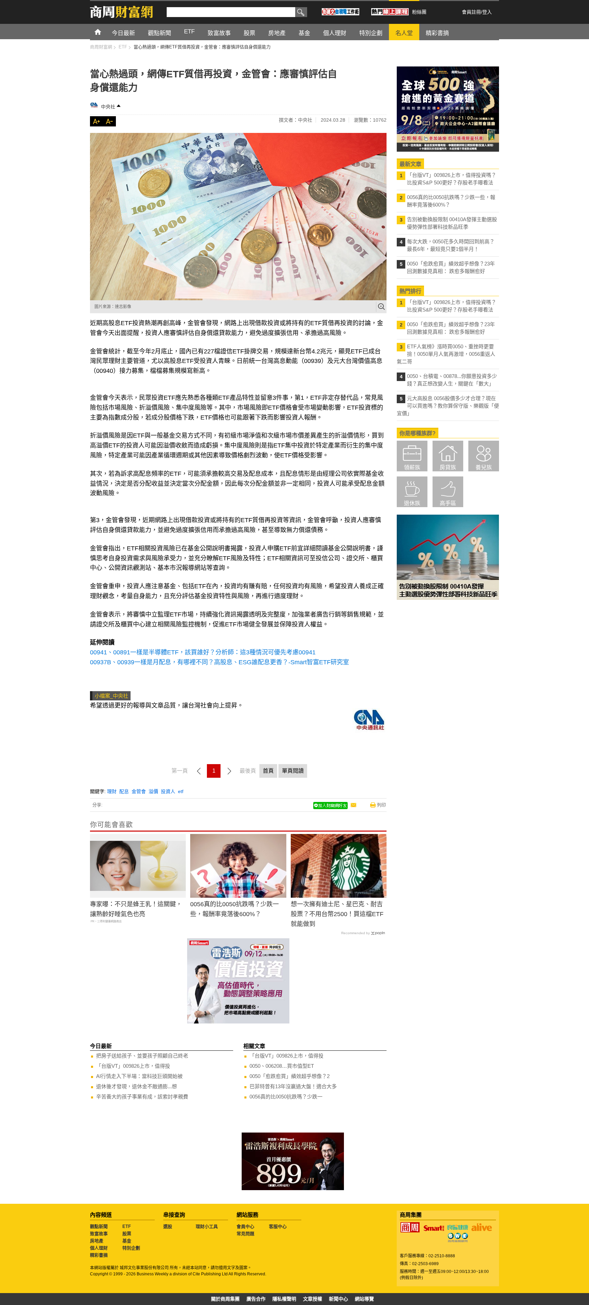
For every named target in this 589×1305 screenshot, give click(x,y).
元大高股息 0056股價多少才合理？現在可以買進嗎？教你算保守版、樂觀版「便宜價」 (448, 405)
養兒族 (483, 467)
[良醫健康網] (458, 1227)
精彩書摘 (99, 1255)
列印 (381, 804)
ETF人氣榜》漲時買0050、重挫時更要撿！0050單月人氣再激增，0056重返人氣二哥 (446, 354)
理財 (112, 791)
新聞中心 (338, 1299)
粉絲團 (419, 12)
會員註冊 (471, 12)
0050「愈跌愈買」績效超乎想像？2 (290, 1076)
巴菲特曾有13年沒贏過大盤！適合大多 (293, 1086)
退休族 (412, 503)
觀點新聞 (99, 1226)
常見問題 (245, 1233)
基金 (126, 1240)
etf (180, 791)
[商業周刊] (410, 1227)
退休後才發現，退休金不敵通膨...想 (136, 1086)
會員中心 (245, 1226)
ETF (126, 1226)
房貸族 (448, 467)
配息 (124, 791)
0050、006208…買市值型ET (282, 1066)
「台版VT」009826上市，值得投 (133, 1066)
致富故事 (99, 1233)
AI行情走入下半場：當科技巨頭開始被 (139, 1076)
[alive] (481, 1227)
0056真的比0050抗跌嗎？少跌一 (286, 1096)
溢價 (153, 791)
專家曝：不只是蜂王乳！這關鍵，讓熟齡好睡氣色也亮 (136, 909)
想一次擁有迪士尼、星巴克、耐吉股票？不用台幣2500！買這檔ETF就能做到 (337, 914)
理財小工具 (207, 1226)
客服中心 (278, 1226)
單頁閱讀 (293, 771)
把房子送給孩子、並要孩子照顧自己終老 (142, 1056)
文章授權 (312, 1299)
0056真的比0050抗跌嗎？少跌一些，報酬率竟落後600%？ (234, 909)
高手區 (448, 503)
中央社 (108, 106)
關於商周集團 (225, 1299)
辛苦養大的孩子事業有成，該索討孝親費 (142, 1096)
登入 (487, 12)
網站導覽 (364, 1299)
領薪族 (412, 467)
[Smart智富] (434, 1228)
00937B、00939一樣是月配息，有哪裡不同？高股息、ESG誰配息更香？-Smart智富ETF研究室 (219, 662)
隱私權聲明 (284, 1299)
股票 (126, 1233)
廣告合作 (256, 1299)
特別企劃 (131, 1247)
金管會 (139, 791)
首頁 (104, 31)
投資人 (168, 791)
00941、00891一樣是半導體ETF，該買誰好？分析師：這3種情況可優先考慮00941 (203, 652)
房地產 (96, 1240)
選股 (167, 1226)
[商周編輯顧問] (458, 1237)
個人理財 (99, 1247)
